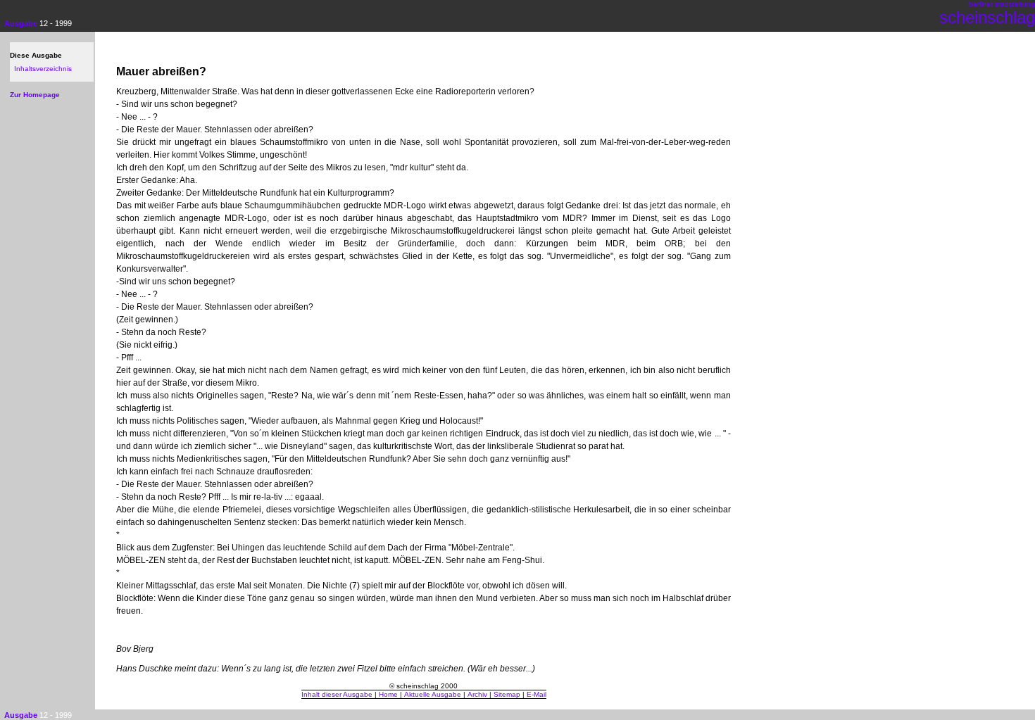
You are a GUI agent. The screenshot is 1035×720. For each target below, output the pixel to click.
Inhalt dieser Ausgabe (336, 694)
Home (388, 694)
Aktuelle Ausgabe (432, 694)
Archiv (477, 694)
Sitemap (507, 694)
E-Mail (536, 694)
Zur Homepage (35, 95)
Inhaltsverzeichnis (43, 68)
